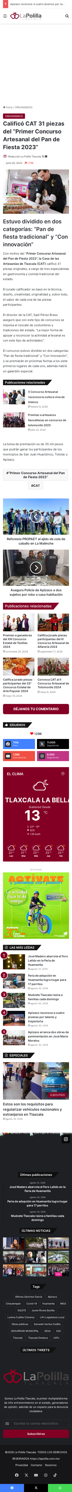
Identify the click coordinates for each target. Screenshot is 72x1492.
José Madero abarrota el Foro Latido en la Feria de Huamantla (48, 960)
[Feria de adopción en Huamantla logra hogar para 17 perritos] (14, 981)
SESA (47, 1330)
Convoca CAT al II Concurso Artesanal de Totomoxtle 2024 (53, 683)
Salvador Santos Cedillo (47, 1324)
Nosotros (51, 1465)
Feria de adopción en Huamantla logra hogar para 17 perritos (47, 980)
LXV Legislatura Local (52, 1317)
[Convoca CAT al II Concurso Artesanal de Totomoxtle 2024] (53, 667)
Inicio (9, 107)
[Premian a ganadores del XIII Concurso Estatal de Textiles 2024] (18, 622)
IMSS (63, 1303)
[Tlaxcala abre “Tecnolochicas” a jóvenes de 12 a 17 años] (13, 1243)
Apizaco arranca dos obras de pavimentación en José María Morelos (48, 1036)
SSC (58, 1330)
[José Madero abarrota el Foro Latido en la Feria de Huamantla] (14, 961)
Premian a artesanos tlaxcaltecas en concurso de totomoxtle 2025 (47, 420)
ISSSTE (22, 1310)
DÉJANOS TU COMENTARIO (36, 709)
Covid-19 (31, 1303)
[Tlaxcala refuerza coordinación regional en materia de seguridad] (36, 1257)
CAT (36, 486)
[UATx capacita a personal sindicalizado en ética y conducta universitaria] (36, 1270)
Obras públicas (20, 1324)
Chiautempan (13, 1303)
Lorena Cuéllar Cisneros (21, 1317)
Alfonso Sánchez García (28, 1296)
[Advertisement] (36, 64)
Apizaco (52, 1296)
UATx (56, 1337)
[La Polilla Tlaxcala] (26, 16)
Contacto (36, 1465)
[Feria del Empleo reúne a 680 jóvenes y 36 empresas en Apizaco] (58, 1243)
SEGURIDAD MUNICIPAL (25, 1330)
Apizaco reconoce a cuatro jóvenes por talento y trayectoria (46, 1017)
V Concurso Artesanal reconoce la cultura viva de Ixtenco (46, 397)
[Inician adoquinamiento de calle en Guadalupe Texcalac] (36, 1243)
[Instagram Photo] (15, 1148)
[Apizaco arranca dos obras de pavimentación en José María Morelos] (14, 1037)
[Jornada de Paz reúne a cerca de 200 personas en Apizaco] (13, 1257)
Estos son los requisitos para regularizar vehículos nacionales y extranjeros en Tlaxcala (32, 1109)
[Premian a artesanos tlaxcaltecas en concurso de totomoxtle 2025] (14, 419)
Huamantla (48, 1303)
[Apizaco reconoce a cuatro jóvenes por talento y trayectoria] (14, 1018)
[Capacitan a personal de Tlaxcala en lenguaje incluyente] (13, 1270)
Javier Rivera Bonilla (43, 1310)
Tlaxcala (18, 1337)
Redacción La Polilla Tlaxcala (24, 156)
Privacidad (21, 1465)
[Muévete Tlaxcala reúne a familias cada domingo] (14, 1000)
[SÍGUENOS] (66, 1139)
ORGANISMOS (23, 107)
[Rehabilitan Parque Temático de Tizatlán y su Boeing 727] (58, 1257)
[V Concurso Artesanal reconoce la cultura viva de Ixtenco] (14, 396)
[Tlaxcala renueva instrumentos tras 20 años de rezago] (58, 1270)
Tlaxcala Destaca (38, 1337)
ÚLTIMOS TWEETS (36, 1350)
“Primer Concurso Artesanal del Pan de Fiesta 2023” (36, 475)
